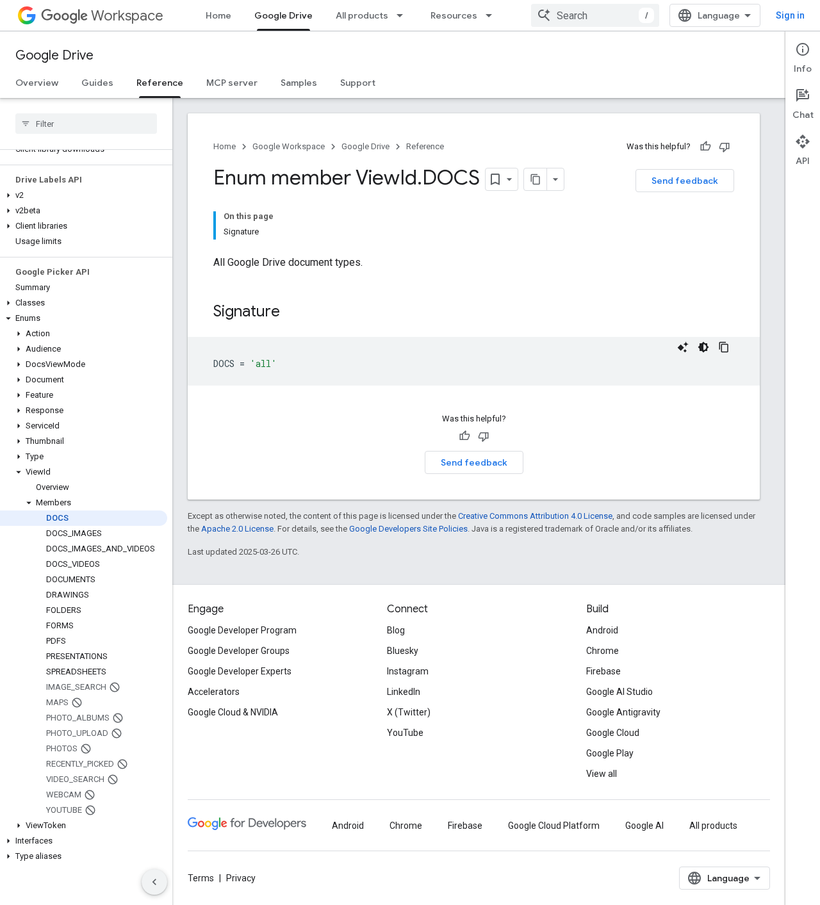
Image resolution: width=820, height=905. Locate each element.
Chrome (602, 651)
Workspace (127, 15)
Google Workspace (288, 146)
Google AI (644, 825)
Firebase (603, 671)
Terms (201, 878)
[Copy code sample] (724, 347)
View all (601, 774)
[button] (83, 195)
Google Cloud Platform (554, 825)
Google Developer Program (242, 630)
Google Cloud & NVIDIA (233, 712)
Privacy (241, 878)
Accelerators (214, 692)
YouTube (405, 733)
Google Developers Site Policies (408, 529)
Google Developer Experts (239, 671)
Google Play (610, 753)
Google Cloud (612, 733)
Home (218, 15)
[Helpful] (705, 146)
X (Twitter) (408, 712)
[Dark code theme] (703, 347)
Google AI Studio (619, 692)
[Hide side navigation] (154, 882)
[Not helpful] (724, 146)
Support (357, 82)
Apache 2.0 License (237, 529)
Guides (97, 82)
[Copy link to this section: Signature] (293, 312)
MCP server (232, 82)
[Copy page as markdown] (535, 179)
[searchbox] (86, 123)
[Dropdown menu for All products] (403, 15)
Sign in (790, 15)
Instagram (408, 671)
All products (362, 15)
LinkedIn (403, 692)
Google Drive (283, 15)
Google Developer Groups (239, 651)
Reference (159, 82)
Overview (36, 82)
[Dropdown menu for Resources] (492, 15)
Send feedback (685, 180)
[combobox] (595, 15)
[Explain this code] (683, 347)
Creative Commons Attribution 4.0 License (535, 516)
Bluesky (402, 651)
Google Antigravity (623, 712)
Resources (453, 15)
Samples (299, 82)
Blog (396, 630)
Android (602, 630)
